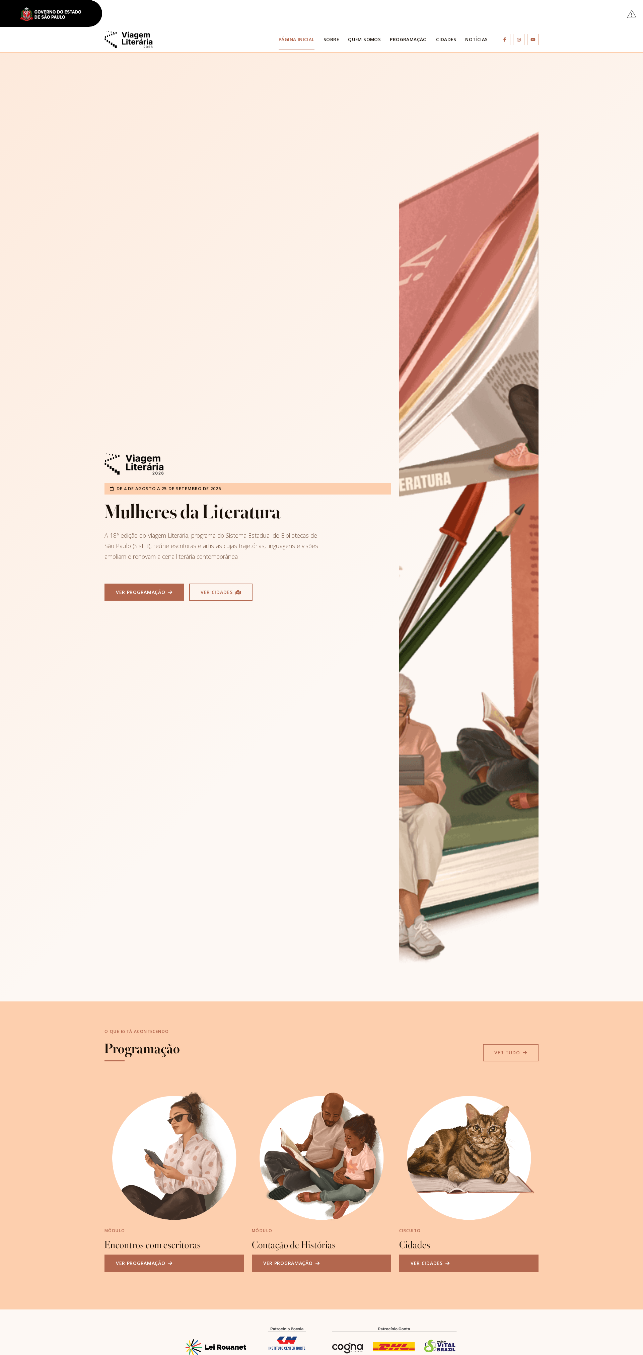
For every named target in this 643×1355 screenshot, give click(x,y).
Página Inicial (296, 39)
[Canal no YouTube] (533, 39)
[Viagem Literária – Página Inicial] (128, 39)
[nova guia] (632, 14)
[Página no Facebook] (504, 39)
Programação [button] (408, 39)
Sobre (331, 39)
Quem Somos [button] (364, 39)
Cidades (446, 39)
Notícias (476, 39)
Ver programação (141, 592)
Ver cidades (217, 592)
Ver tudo (507, 1052)
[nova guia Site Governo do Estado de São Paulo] (54, 14)
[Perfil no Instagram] (518, 39)
